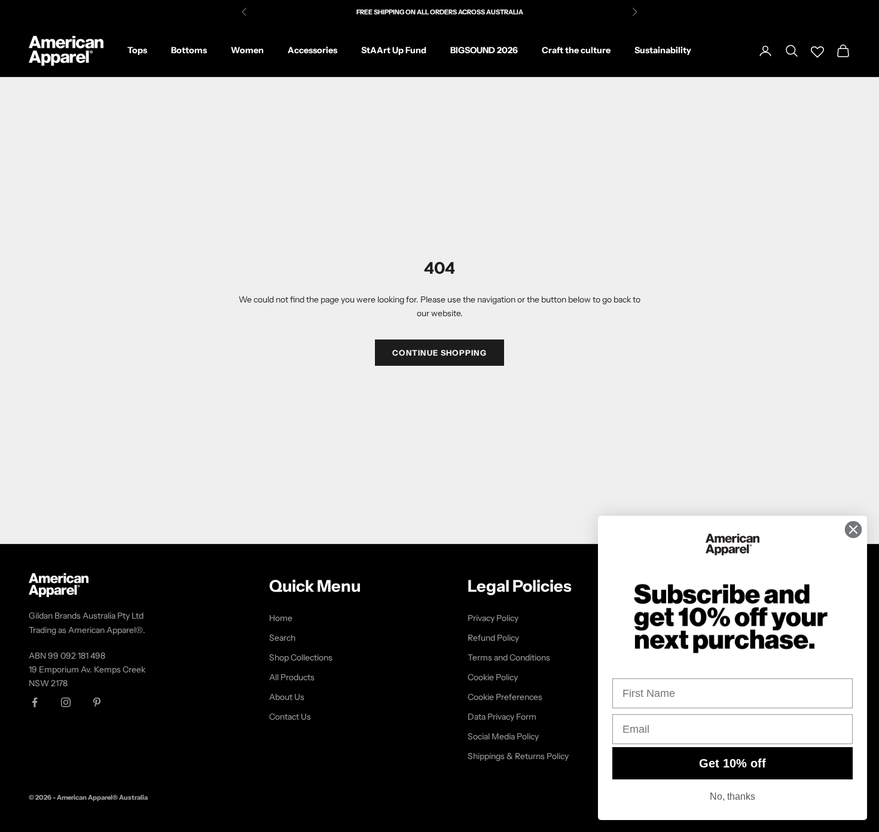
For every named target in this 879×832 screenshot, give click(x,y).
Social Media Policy (503, 736)
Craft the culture (576, 50)
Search (282, 637)
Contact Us (290, 716)
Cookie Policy (493, 677)
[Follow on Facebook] (35, 702)
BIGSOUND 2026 (484, 50)
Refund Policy (493, 637)
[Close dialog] (853, 530)
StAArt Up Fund (393, 50)
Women (247, 50)
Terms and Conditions (509, 657)
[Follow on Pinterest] (97, 702)
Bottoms (189, 50)
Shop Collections (300, 657)
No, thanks (732, 796)
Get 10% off (732, 763)
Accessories (312, 50)
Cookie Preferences (505, 697)
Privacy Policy (493, 618)
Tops (137, 50)
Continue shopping (439, 352)
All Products (292, 677)
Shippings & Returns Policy (518, 756)
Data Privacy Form (502, 716)
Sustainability (662, 50)
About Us (286, 697)
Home (280, 618)
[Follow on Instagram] (66, 702)
